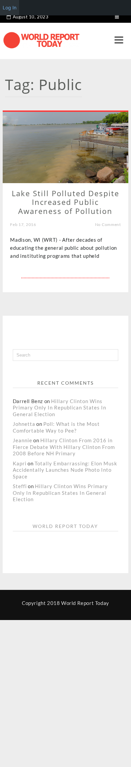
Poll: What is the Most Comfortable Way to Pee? (56, 427)
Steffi (20, 486)
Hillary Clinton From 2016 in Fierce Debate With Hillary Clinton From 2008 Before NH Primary (64, 446)
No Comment (108, 224)
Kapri (20, 463)
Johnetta (24, 424)
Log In (9, 7)
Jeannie (22, 440)
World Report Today (65, 526)
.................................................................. (65, 276)
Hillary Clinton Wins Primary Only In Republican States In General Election (59, 407)
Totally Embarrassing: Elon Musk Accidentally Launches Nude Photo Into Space (65, 469)
